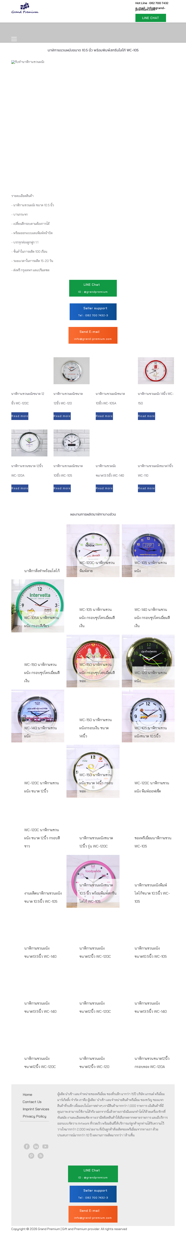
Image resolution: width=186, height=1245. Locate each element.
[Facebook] (26, 1146)
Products (46, 29)
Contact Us (126, 29)
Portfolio (98, 29)
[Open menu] (14, 39)
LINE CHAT (150, 18)
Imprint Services (36, 1109)
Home (22, 29)
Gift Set (72, 29)
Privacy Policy (34, 1116)
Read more (19, 416)
